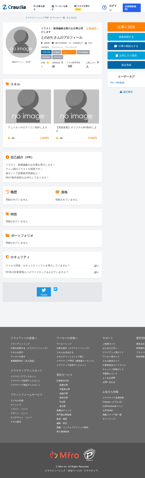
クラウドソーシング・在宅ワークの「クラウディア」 (72, 470)
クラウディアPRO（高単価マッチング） (76, 361)
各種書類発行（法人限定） (23, 361)
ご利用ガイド (109, 344)
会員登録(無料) (130, 7)
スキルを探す (83, 7)
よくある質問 (109, 378)
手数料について (110, 373)
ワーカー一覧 (58, 17)
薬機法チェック (64, 410)
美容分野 (63, 397)
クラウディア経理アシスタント (25, 380)
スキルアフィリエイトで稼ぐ (70, 356)
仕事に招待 (126, 27)
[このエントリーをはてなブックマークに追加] (61, 289)
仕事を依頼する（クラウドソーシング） (30, 348)
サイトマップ (109, 419)
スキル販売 (16, 422)
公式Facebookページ (113, 406)
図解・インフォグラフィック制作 (72, 427)
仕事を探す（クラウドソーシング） (74, 348)
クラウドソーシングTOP (37, 17)
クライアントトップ (20, 344)
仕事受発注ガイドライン (114, 365)
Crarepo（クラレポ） (113, 402)
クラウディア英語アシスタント (25, 385)
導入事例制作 (63, 431)
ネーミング (16, 405)
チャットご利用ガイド (113, 369)
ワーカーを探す (60, 8)
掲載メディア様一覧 (112, 414)
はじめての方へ (110, 348)
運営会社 (140, 344)
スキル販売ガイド (111, 361)
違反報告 (128, 91)
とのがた (73, 17)
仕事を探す (39, 8)
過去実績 (126, 65)
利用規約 (140, 348)
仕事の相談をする (128, 46)
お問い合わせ (109, 382)
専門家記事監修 (64, 414)
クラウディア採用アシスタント (71, 365)
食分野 (62, 406)
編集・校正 (62, 423)
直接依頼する (126, 36)
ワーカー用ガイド (111, 356)
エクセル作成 (17, 400)
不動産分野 (64, 389)
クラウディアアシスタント (23, 376)
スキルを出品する (65, 352)
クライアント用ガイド (113, 352)
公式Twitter (108, 410)
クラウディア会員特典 (113, 397)
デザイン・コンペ (19, 413)
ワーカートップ (64, 344)
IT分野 (62, 402)
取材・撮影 (62, 419)
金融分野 (63, 393)
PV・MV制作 (117, 82)
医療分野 (63, 385)
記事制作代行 (63, 380)
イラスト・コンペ (19, 409)
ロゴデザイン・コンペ (21, 417)
